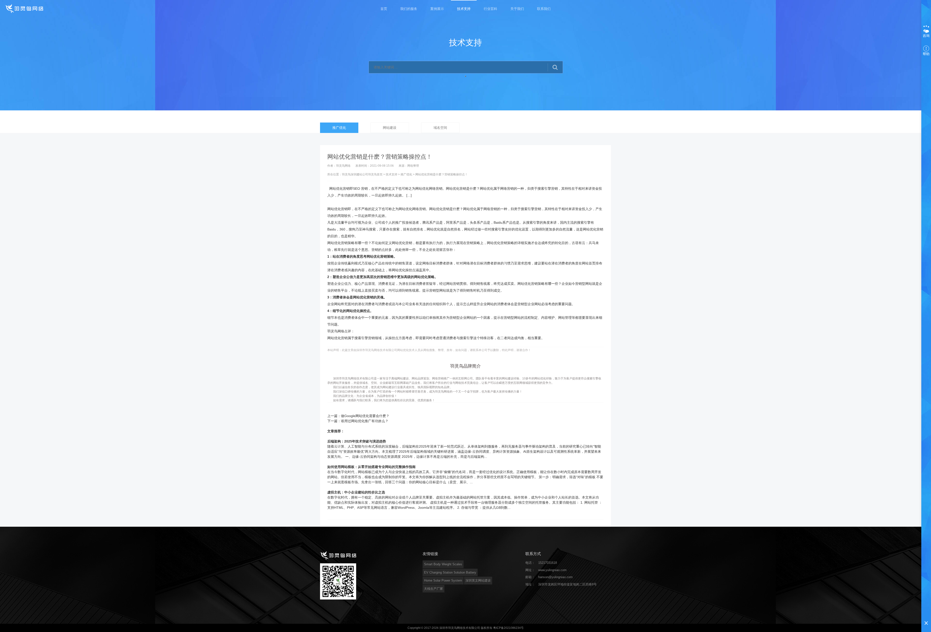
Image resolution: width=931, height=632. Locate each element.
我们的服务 (408, 9)
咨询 (926, 36)
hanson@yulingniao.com (555, 577)
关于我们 (517, 9)
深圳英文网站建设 (478, 580)
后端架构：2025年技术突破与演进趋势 (356, 441)
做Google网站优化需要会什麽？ (365, 416)
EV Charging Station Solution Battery (450, 572)
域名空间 (440, 128)
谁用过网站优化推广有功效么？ (364, 421)
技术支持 (464, 9)
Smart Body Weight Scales (443, 564)
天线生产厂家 (433, 589)
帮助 (926, 54)
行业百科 (490, 9)
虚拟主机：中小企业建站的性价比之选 (356, 492)
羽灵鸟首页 (375, 174)
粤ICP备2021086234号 (508, 628)
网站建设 (389, 128)
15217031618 (547, 563)
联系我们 (544, 9)
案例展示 (437, 9)
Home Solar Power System (443, 580)
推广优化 (339, 128)
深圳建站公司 (359, 174)
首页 (383, 9)
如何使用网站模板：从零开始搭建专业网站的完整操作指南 (371, 467)
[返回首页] (24, 8)
